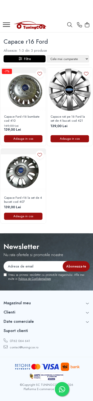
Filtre (26, 58)
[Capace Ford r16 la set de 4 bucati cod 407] (23, 171)
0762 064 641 (19, 341)
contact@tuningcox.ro (23, 347)
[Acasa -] (29, 25)
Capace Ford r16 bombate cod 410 (21, 119)
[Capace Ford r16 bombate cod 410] (23, 90)
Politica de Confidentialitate (34, 279)
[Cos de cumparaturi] (86, 25)
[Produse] (6, 25)
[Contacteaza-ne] (79, 25)
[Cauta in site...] (69, 25)
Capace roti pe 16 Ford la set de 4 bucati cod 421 (68, 119)
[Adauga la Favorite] (40, 73)
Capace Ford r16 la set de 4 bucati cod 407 (23, 200)
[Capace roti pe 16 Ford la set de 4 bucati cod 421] (69, 90)
